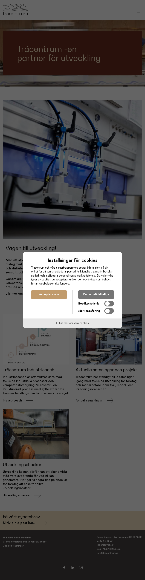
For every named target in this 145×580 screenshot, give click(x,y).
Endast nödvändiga (96, 294)
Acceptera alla (49, 294)
